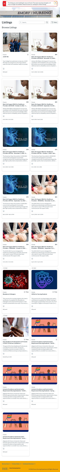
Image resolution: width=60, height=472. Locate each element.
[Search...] (32, 22)
